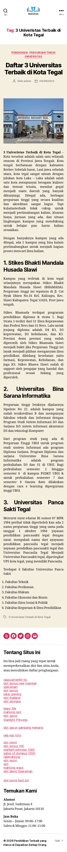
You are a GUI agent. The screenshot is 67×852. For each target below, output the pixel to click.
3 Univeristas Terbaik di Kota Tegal (29, 617)
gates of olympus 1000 (19, 753)
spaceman (10, 687)
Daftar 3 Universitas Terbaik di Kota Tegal (33, 68)
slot (6, 764)
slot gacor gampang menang (23, 727)
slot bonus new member (20, 683)
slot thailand (11, 697)
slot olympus (12, 701)
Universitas (33, 56)
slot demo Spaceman (17, 771)
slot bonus (10, 690)
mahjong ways (13, 767)
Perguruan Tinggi (42, 52)
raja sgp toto (12, 735)
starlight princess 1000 (19, 749)
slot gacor (10, 715)
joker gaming (12, 694)
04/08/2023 (46, 81)
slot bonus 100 (13, 746)
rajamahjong (11, 757)
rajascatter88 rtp (15, 679)
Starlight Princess (15, 720)
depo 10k (9, 708)
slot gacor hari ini (16, 780)
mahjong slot (12, 712)
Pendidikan (20, 52)
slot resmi (10, 742)
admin (27, 81)
